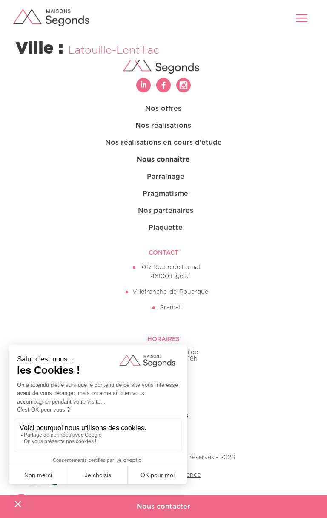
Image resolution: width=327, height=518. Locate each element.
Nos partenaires (165, 210)
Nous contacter (163, 506)
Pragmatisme (165, 193)
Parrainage (165, 176)
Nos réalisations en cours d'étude (163, 142)
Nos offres (163, 108)
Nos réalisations (163, 125)
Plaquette (166, 227)
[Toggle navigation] (302, 18)
